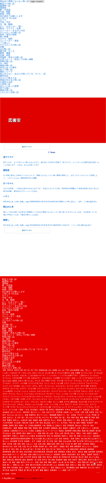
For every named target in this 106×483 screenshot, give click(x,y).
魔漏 (41, 470)
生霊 (24, 446)
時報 (39, 433)
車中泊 (44, 460)
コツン (53, 389)
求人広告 (50, 441)
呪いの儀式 (54, 417)
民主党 (20, 441)
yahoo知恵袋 (74, 370)
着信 (67, 446)
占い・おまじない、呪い (11, 26)
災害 (39, 444)
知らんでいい (87, 446)
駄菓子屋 (13, 470)
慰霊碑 (91, 431)
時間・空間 (5, 14)
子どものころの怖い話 (10, 32)
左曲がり (58, 425)
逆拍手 (74, 460)
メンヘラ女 (54, 404)
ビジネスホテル (86, 399)
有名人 (72, 433)
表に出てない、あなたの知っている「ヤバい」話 (23, 74)
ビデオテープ (8, 402)
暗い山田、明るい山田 (55, 433)
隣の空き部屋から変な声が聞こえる (43, 465)
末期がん (15, 436)
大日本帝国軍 (8, 423)
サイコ (3, 20)
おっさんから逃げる (62, 373)
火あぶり (29, 444)
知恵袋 (95, 446)
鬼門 (37, 470)
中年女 (67, 410)
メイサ (46, 404)
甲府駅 (35, 446)
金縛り (55, 462)
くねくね (23, 375)
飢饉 (77, 468)
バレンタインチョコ (39, 399)
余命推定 (6, 412)
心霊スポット (86, 428)
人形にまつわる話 (8, 18)
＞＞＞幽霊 (62, 470)
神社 (17, 449)
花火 (78, 454)
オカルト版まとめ (8, 78)
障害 (27, 465)
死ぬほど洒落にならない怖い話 (14, 1)
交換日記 (86, 410)
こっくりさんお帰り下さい (68, 375)
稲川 (48, 449)
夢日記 (91, 420)
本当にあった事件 (8, 67)
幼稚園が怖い (8, 428)
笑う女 (52, 449)
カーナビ (70, 386)
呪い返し (62, 417)
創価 (26, 415)
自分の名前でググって (11, 454)
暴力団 (66, 433)
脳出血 (80, 452)
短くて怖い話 (6, 70)
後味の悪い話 (6, 90)
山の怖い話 (5, 49)
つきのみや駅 (17, 378)
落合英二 (96, 454)
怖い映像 (4, 37)
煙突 (58, 444)
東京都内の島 (41, 436)
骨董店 (20, 470)
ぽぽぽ (14, 381)
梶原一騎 (72, 436)
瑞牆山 (92, 444)
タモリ (5, 394)
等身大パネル (61, 449)
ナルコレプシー (59, 396)
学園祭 (83, 423)
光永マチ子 (50, 412)
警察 (4, 460)
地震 (40, 420)
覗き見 (81, 457)
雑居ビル (73, 465)
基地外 (59, 420)
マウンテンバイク (9, 404)
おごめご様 (49, 373)
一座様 (20, 410)
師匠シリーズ (6, 72)
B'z (29, 370)
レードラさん (89, 407)
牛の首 (67, 444)
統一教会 (19, 452)
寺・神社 (4, 63)
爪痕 (62, 444)
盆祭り (56, 446)
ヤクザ (75, 404)
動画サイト (61, 415)
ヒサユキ (65, 399)
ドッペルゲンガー (91, 394)
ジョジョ (24, 391)
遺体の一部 (7, 462)
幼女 (92, 425)
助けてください (43, 415)
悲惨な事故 (76, 431)
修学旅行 (26, 412)
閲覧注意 (85, 462)
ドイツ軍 (72, 394)
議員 (24, 460)
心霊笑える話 (6, 82)
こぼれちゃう (84, 375)
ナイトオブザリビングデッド (32, 396)
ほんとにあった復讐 (9, 86)
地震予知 (46, 420)
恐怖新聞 (68, 431)
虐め (10, 457)
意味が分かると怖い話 (10, 80)
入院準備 (59, 412)
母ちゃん (6, 441)
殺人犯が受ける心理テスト (91, 439)
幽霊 (15, 428)
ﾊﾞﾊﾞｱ (74, 470)
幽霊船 (20, 428)
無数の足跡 (51, 444)
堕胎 (64, 420)
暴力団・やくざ (7, 51)
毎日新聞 (13, 441)
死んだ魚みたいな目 (50, 439)
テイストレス (40, 394)
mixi (49, 370)
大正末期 (17, 423)
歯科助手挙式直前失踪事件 (20, 439)
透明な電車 (82, 460)
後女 (60, 428)
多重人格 (84, 420)
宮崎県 (11, 425)
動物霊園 (53, 415)
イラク (66, 383)
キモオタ (93, 386)
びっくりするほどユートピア (90, 378)
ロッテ (97, 407)
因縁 (97, 417)
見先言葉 (74, 457)
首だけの (91, 468)
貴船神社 (30, 460)
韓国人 (27, 468)
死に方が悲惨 (37, 439)
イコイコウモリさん (35, 383)
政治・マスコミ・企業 (10, 28)
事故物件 (74, 410)
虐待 (14, 457)
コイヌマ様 (31, 389)
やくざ (37, 381)
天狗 (37, 423)
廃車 (40, 428)
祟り (32, 449)
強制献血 (54, 428)
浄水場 (9, 444)
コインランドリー (43, 389)
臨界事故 (99, 452)
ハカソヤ (80, 396)
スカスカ (32, 391)
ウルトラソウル (92, 383)
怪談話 (61, 431)
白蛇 (50, 446)
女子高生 (64, 423)
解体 (86, 457)
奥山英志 (47, 423)
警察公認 (10, 460)
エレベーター (26, 386)
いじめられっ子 (14, 373)
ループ (70, 407)
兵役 (97, 412)
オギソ (41, 386)
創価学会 (32, 415)
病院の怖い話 (6, 65)
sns (59, 370)
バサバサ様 (14, 399)
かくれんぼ (98, 373)
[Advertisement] (51, 254)
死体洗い (66, 439)
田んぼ (29, 446)
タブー (97, 391)
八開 (82, 412)
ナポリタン (48, 396)
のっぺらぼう (66, 378)
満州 (23, 444)
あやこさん (97, 370)
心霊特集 (6, 431)
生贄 (19, 446)
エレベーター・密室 (9, 41)
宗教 (2, 47)
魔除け (46, 470)
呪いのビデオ (44, 417)
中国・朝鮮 (5, 12)
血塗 (21, 457)
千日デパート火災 (83, 415)
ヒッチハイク (74, 399)
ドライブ (6, 396)
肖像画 (68, 452)
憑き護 (98, 431)
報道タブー (71, 420)
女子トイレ (56, 423)
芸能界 (89, 454)
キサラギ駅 (84, 386)
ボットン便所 (58, 402)
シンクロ (17, 391)
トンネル (65, 394)
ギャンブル (14, 389)
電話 (83, 465)
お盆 (72, 373)
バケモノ (6, 399)
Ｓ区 (69, 470)
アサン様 (60, 381)
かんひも (15, 375)
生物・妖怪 (5, 55)
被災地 (34, 457)
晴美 (44, 433)
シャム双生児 (8, 391)
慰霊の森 (85, 431)
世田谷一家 (44, 410)
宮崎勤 (5, 425)
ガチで (76, 386)
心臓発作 (72, 428)
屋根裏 (49, 425)
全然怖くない (68, 412)
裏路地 (55, 457)
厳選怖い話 (5, 6)
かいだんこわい (87, 373)
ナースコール (71, 396)
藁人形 (5, 457)
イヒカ (52, 383)
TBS (67, 370)
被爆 (39, 457)
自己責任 (23, 454)
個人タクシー (36, 412)
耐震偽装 (61, 452)
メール (61, 404)
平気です (86, 425)
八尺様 (76, 412)
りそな (53, 381)
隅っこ (9, 465)
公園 (86, 412)
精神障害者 (7, 452)
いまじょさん (26, 373)
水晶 (44, 441)
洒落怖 (3, 8)
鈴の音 (61, 462)
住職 (97, 410)
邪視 (41, 462)
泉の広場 (80, 441)
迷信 (69, 460)
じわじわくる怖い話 (9, 92)
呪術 (73, 417)
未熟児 (89, 433)
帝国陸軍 (70, 425)
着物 (71, 446)
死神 (72, 439)
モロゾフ (68, 404)
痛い (46, 446)
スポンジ (84, 391)
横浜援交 (96, 436)
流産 (4, 444)
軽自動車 (59, 460)
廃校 (30, 428)
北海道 (73, 415)
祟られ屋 (26, 449)
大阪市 (31, 423)
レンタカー (78, 407)
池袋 (60, 441)
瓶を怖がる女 (8, 446)
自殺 (30, 454)
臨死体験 (91, 452)
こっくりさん (52, 375)
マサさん (20, 404)
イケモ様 (23, 383)
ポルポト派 (82, 402)
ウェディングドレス (77, 383)
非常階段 (14, 468)
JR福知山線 (43, 370)
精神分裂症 (74, 449)
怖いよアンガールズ (50, 431)
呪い (23, 417)
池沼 (56, 441)
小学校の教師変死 (34, 425)
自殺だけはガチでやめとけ (42, 454)
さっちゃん (94, 375)
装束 (44, 457)
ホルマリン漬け (46, 402)
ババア (28, 399)
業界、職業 (5, 53)
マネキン (28, 404)
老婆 (55, 452)
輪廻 (65, 460)
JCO (36, 370)
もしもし (30, 381)
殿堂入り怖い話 (7, 4)
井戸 (80, 410)
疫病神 (41, 446)
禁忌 (43, 449)
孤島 (78, 423)
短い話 (5, 449)
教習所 (18, 433)
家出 (16, 425)
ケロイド (23, 389)
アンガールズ (88, 381)
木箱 (84, 433)
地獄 (30, 420)
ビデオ (95, 399)
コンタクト (71, 389)
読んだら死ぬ (94, 457)
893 (21, 370)
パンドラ (57, 399)
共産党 (91, 412)
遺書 (18, 462)
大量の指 (24, 423)
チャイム (12, 394)
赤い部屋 (38, 460)
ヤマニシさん (84, 404)
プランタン (35, 402)
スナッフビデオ (74, 391)
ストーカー (63, 391)
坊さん (53, 420)
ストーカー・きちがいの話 (12, 30)
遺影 (13, 462)
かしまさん (7, 375)
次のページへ (27, 147)
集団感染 (61, 465)
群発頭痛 (49, 452)
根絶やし (65, 436)
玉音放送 (85, 444)
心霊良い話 (5, 84)
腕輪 (85, 452)
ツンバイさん (29, 394)
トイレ (58, 394)
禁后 (39, 449)
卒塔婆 (94, 415)
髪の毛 (29, 470)
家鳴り (21, 425)
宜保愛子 (90, 423)
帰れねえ (78, 425)
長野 (79, 462)
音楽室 (33, 468)
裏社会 (49, 457)
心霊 (78, 428)
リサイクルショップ (59, 407)
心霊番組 (38, 431)
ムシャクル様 (37, 404)
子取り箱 (72, 423)
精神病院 (90, 449)
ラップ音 (6, 407)
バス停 (22, 399)
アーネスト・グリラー (11, 383)
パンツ (50, 399)
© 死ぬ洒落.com (8, 478)
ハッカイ (88, 396)
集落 (67, 465)
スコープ (54, 391)
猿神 (79, 444)
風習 (52, 468)
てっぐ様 (26, 378)
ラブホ (12, 407)
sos (63, 370)
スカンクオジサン (43, 391)
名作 (19, 417)
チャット (19, 394)
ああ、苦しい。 (86, 370)
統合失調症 (28, 452)
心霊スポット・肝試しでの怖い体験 (16, 59)
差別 (64, 425)
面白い (21, 468)
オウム (34, 386)
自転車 (63, 454)
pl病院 (54, 370)
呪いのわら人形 (32, 417)
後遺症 (65, 428)
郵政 (50, 462)
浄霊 (14, 444)
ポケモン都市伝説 (70, 402)
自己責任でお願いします (11, 16)
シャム (100, 389)
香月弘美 (6, 470)
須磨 (38, 468)
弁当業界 (46, 428)
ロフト (5, 410)
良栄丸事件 (71, 454)
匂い (68, 415)
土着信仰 (24, 420)
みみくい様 (22, 381)
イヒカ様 (59, 383)
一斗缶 (26, 410)
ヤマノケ (93, 404)
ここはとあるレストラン (36, 375)
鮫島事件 (53, 470)
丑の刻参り (34, 410)
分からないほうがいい (15, 415)
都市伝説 (4, 76)
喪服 (81, 417)
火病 (35, 444)
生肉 (15, 446)
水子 (33, 441)
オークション (50, 386)
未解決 (95, 433)
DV (32, 370)
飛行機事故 (70, 468)
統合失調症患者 (39, 452)
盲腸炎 (62, 446)
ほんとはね (7, 381)
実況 (96, 423)
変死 (78, 420)
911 (25, 370)
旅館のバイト (32, 433)
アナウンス (68, 381)
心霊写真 (95, 428)
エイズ (5, 386)
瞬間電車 (77, 446)
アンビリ (97, 381)
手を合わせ (7, 433)
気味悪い (27, 441)
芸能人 (83, 454)
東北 (48, 436)
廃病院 (35, 428)
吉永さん (10, 417)
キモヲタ (6, 389)
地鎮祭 (35, 420)
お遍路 (77, 373)
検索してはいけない (84, 436)
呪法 (68, 417)
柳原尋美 (57, 436)
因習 (4, 420)
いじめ (5, 373)
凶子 (4, 415)
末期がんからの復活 (27, 436)
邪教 (37, 462)
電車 (88, 465)
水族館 (38, 441)
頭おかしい (45, 468)
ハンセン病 (97, 396)
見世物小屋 (66, 457)
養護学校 (83, 468)
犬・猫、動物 (6, 24)
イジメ (46, 383)
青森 (4, 468)
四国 (93, 417)
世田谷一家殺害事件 (56, 410)
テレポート (50, 394)
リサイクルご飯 (45, 407)
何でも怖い (5, 88)
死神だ (77, 439)
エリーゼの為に (14, 386)
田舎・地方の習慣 (8, 34)
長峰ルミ (73, 462)
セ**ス (91, 391)
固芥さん (16, 420)
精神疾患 (83, 449)
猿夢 (75, 444)
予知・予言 (5, 22)
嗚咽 (86, 417)
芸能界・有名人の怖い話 (11, 57)
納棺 (13, 452)
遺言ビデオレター (27, 462)
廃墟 (25, 428)
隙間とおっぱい (19, 465)
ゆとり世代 (45, 381)
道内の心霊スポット (95, 460)
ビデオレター (19, 402)
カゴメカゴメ (61, 386)
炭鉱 (44, 444)
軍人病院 (51, 460)
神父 (13, 449)
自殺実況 (57, 454)
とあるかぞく (36, 378)
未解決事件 (7, 436)
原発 (4, 417)
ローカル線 (13, 410)
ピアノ (27, 402)
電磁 (79, 465)
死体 (60, 439)
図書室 (9, 420)
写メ (101, 412)
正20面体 (6, 439)
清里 (19, 444)
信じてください (16, 412)
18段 (4, 370)
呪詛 (77, 417)
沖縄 (74, 441)
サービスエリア (91, 389)
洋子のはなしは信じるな (93, 441)
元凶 (43, 412)
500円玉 (10, 370)
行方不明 (27, 457)
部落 (45, 462)
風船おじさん (60, 468)
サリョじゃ (80, 389)
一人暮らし (5, 43)
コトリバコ (61, 389)
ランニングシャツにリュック (27, 407)
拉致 (13, 433)
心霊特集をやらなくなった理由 (22, 431)
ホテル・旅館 (6, 39)
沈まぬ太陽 (67, 441)
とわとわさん (47, 378)
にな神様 (56, 378)
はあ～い (75, 378)
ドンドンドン (15, 396)
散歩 (24, 433)
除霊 (4, 465)
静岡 (8, 468)
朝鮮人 (78, 433)
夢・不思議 (5, 10)
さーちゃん (7, 378)
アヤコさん (78, 381)
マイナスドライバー (95, 402)
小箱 (44, 425)
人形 (92, 410)
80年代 (16, 370)
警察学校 (18, 460)
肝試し (74, 452)
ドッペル (80, 394)
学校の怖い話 (6, 61)
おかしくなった (38, 373)
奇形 (41, 423)
